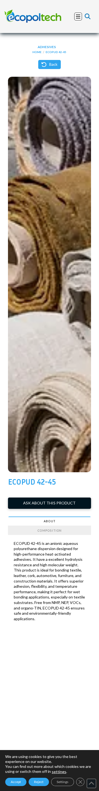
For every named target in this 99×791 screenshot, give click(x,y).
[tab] (49, 521)
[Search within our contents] (87, 16)
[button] (78, 16)
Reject (38, 782)
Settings (62, 782)
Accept (16, 782)
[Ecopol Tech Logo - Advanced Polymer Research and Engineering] (33, 16)
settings (59, 771)
